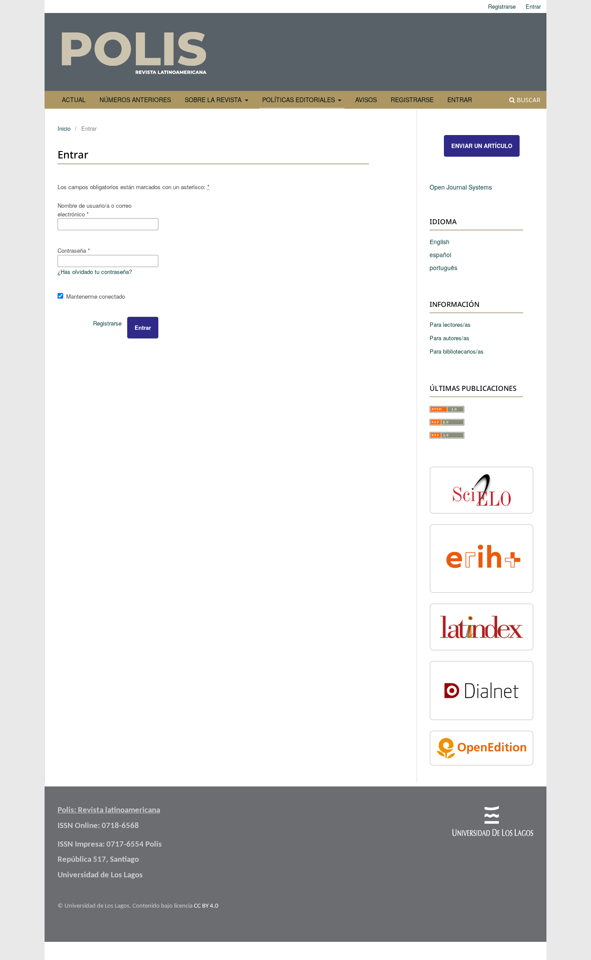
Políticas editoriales (299, 99)
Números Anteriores (135, 99)
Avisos (366, 99)
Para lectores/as (450, 324)
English (440, 241)
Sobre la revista (214, 99)
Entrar (459, 99)
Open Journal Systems (461, 187)
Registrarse (412, 99)
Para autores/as (449, 338)
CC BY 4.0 (206, 906)
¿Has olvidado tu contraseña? (95, 271)
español (440, 254)
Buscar (527, 100)
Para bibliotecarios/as (457, 351)
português (443, 267)
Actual (74, 99)
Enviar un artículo (481, 146)
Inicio (64, 128)
